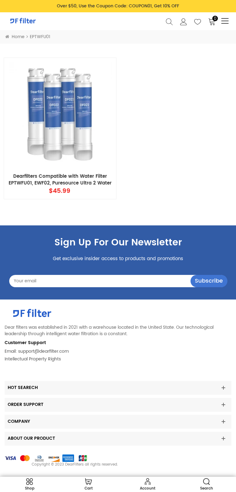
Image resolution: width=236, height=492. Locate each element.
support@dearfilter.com (43, 351)
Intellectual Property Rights (33, 359)
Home (18, 36)
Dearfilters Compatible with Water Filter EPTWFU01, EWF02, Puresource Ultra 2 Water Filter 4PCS (60, 180)
